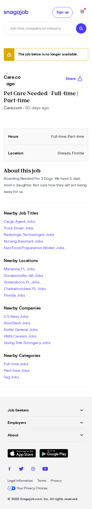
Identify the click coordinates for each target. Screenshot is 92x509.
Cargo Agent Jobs (19, 221)
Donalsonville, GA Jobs (23, 276)
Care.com (13, 108)
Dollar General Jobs (21, 330)
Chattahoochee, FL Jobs (25, 289)
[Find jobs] (81, 28)
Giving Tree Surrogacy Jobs (27, 343)
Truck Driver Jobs (18, 228)
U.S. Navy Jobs (16, 316)
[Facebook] (9, 469)
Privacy (56, 480)
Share (71, 79)
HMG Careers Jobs (20, 336)
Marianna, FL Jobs (19, 269)
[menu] (82, 12)
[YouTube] (45, 469)
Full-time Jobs (16, 364)
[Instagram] (33, 469)
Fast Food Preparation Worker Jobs (34, 248)
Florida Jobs (14, 295)
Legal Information (20, 480)
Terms (42, 480)
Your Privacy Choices (32, 488)
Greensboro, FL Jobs (22, 282)
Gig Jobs (11, 377)
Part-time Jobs (16, 370)
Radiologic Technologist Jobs (29, 235)
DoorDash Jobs (17, 323)
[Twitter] (21, 469)
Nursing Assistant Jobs (23, 241)
